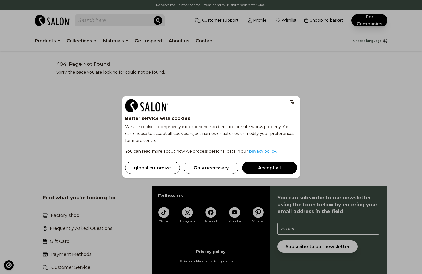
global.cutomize (152, 167)
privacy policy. (263, 151)
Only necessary (211, 167)
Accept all (269, 167)
